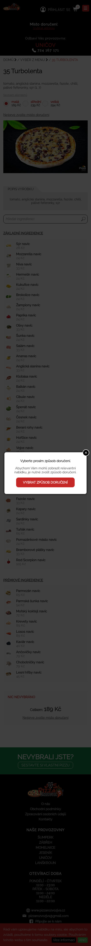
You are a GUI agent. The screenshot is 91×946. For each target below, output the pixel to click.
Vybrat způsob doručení (45, 482)
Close (86, 452)
